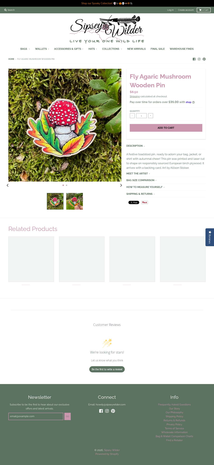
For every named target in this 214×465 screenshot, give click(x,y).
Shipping (135, 96)
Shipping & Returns (139, 193)
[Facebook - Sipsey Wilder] (194, 58)
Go (67, 416)
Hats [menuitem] (91, 48)
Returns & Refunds (174, 420)
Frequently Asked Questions (174, 404)
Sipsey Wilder (112, 450)
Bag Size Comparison (140, 180)
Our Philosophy (174, 412)
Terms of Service (174, 428)
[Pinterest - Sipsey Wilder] (204, 58)
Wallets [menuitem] (41, 48)
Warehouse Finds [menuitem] (182, 48)
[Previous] (8, 185)
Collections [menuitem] (111, 48)
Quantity (135, 111)
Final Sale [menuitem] (158, 48)
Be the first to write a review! (107, 369)
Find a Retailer (174, 440)
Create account (186, 10)
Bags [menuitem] (24, 48)
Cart (205, 10)
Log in (170, 10)
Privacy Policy (174, 424)
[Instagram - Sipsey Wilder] (199, 58)
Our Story (174, 408)
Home (11, 59)
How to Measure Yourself (144, 187)
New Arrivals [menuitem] (136, 48)
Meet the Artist (137, 173)
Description (134, 145)
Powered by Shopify (107, 453)
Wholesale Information (174, 432)
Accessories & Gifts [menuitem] (67, 48)
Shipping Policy (174, 416)
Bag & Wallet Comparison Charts (174, 436)
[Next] (121, 185)
